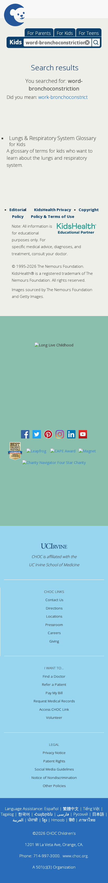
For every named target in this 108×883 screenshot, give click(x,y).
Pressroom (54, 624)
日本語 (98, 814)
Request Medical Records (54, 701)
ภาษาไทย (87, 819)
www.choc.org (75, 855)
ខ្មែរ (45, 819)
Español (51, 808)
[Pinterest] (48, 433)
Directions (54, 608)
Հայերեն (43, 814)
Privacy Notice (54, 752)
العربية (18, 819)
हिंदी (71, 819)
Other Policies (54, 785)
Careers (54, 632)
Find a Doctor (54, 676)
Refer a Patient (54, 684)
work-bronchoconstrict (63, 97)
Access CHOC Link (54, 709)
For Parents (39, 33)
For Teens (89, 33)
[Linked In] (71, 433)
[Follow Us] (36, 433)
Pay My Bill (54, 693)
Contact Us (54, 599)
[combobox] (57, 42)
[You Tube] (83, 433)
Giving (54, 641)
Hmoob (57, 819)
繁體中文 (71, 808)
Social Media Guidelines (54, 769)
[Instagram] (60, 433)
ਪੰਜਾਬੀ (33, 819)
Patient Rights (54, 761)
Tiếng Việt (91, 808)
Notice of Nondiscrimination (54, 777)
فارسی (63, 814)
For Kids (65, 33)
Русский (80, 814)
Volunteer (54, 717)
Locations (54, 616)
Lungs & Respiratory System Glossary (52, 138)
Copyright (89, 209)
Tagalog (7, 814)
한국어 (24, 814)
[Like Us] (25, 433)
